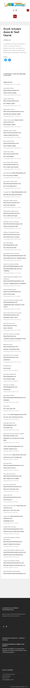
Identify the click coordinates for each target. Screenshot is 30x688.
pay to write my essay (10, 216)
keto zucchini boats (10, 186)
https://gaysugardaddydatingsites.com (14, 397)
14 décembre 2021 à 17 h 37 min (12, 169)
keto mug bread (8, 156)
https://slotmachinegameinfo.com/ (13, 529)
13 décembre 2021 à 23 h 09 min (12, 148)
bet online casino (9, 103)
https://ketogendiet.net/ (19, 173)
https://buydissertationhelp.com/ (12, 541)
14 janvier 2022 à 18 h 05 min (11, 419)
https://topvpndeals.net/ (10, 302)
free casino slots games (11, 478)
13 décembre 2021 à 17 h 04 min (12, 137)
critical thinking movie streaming (14, 283)
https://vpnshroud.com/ (10, 325)
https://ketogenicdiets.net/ (10, 164)
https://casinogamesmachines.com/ (13, 111)
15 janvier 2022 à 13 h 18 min (11, 442)
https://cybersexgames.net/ (11, 90)
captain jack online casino (12, 114)
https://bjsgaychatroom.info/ (18, 414)
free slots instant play (11, 489)
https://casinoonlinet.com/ (10, 153)
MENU (15, 16)
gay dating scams (9, 379)
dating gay (6, 389)
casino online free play (10, 135)
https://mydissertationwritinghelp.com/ (14, 573)
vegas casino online (9, 93)
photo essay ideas (9, 294)
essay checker (7, 328)
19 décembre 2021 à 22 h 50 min (12, 285)
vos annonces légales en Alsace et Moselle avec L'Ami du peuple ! (14, 650)
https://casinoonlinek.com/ (11, 101)
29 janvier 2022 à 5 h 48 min (10, 470)
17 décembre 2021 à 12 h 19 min (12, 228)
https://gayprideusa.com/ (10, 245)
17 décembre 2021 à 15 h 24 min (12, 239)
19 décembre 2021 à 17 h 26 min (12, 273)
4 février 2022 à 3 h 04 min (10, 502)
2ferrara (6, 400)
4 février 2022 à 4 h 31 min (10, 512)
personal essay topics (10, 317)
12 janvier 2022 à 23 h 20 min (11, 402)
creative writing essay (10, 226)
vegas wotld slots (9, 468)
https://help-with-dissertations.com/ (13, 563)
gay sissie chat (8, 427)
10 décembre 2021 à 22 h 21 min (12, 95)
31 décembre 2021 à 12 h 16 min (12, 362)
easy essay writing (9, 205)
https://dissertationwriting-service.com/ (14, 552)
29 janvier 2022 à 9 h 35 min (10, 480)
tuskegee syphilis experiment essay (14, 338)
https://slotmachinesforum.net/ (12, 497)
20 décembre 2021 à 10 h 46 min (12, 319)
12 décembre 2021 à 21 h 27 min (12, 105)
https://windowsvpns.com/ (10, 357)
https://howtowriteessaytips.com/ (12, 223)
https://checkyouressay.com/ (11, 234)
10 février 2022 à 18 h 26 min (11, 533)
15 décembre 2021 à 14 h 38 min (12, 177)
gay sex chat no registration (13, 417)
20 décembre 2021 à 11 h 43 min (12, 330)
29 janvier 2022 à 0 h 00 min (10, 459)
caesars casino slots (10, 449)
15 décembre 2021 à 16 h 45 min (12, 188)
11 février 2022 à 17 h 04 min (11, 546)
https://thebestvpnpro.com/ (11, 315)
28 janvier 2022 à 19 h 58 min (11, 451)
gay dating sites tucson (11, 237)
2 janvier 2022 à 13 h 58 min (10, 370)
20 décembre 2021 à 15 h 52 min (12, 351)
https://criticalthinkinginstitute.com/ (13, 281)
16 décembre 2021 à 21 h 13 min (12, 207)
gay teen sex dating (9, 247)
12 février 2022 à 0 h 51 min (10, 567)
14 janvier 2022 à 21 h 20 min (11, 430)
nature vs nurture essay (11, 349)
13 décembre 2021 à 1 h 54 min (11, 116)
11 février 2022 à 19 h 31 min (11, 557)
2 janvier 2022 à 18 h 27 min (10, 391)
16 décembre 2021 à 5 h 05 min (11, 196)
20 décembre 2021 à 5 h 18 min (11, 309)
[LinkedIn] (16, 10)
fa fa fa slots (7, 500)
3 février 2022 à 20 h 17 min (10, 491)
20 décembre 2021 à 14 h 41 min (12, 340)
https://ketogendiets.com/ (19, 192)
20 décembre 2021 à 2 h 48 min (11, 296)
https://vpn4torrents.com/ (10, 346)
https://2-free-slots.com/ (19, 454)
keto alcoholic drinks (10, 175)
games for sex (7, 82)
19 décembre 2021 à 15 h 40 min (12, 260)
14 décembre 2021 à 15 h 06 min (12, 158)
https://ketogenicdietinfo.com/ (12, 183)
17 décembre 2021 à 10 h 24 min (12, 218)
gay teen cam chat (9, 408)
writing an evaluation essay (12, 194)
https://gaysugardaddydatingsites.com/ (14, 255)
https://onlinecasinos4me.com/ (12, 132)
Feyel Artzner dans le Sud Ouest (12, 32)
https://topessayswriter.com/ (11, 202)
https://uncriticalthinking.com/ (12, 291)
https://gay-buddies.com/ (10, 435)
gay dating (6, 368)
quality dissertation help (11, 544)
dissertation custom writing (13, 555)
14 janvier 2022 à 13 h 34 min (11, 410)
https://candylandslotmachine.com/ (13, 465)
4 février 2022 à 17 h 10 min (10, 523)
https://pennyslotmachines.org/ (12, 476)
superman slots (8, 521)
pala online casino (9, 124)
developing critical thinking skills (14, 258)
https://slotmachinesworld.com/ (12, 486)
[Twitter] (13, 10)
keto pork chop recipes (10, 167)
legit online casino (9, 146)
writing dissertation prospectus (14, 565)
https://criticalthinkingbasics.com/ (13, 266)
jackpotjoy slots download (12, 457)
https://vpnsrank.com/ (9, 336)
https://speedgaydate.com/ (15, 446)
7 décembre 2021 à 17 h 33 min (11, 84)
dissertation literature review (13, 531)
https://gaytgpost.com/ (9, 425)
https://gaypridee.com (9, 376)
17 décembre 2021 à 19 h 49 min (12, 249)
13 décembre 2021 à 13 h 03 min (12, 126)
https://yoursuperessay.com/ (11, 213)
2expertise (6, 360)
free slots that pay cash (11, 510)
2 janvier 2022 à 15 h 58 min (10, 381)
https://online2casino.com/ (11, 143)
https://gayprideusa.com (10, 387)
